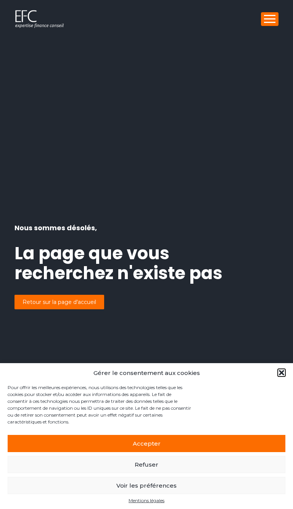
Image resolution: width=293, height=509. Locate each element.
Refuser (146, 464)
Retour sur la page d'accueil (59, 302)
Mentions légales (146, 500)
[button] (281, 372)
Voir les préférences (146, 485)
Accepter (147, 443)
